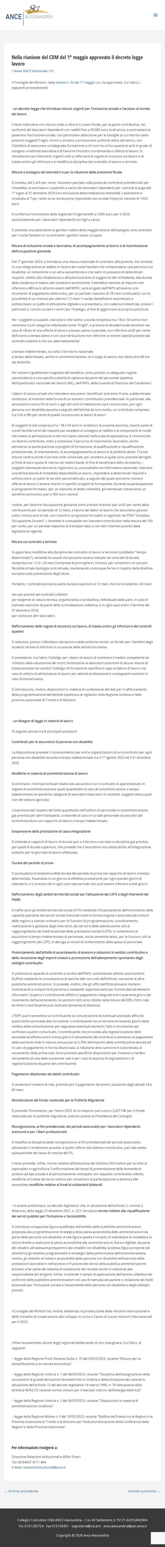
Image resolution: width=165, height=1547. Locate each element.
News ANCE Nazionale (30, 71)
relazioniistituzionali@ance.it (44, 1467)
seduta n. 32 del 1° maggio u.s (78, 82)
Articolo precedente (21, 1491)
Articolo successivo (144, 1491)
